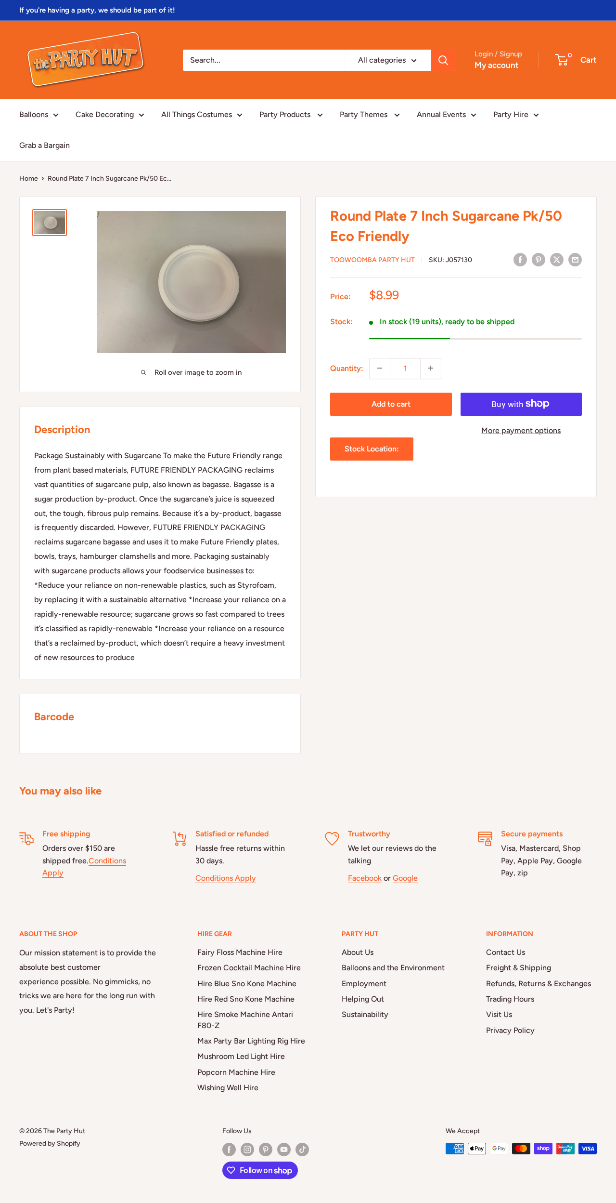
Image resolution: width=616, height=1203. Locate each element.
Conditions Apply (225, 878)
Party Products (285, 114)
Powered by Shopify (49, 1143)
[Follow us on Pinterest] (265, 1149)
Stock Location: (372, 448)
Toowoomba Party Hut (372, 260)
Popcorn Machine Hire (236, 1072)
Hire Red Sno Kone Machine (246, 999)
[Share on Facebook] (520, 259)
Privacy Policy (510, 1030)
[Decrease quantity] (380, 368)
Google (405, 878)
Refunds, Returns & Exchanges (538, 983)
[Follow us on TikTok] (302, 1149)
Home (28, 178)
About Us (357, 952)
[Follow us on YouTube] (284, 1149)
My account (497, 65)
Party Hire (510, 114)
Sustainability (365, 1014)
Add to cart (391, 403)
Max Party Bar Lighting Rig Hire (251, 1040)
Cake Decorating (105, 114)
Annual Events (441, 114)
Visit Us (499, 1014)
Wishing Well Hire (227, 1087)
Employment (364, 983)
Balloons (33, 114)
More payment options (521, 430)
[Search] (443, 60)
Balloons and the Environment (393, 967)
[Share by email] (575, 259)
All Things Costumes (196, 114)
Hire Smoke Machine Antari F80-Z (245, 1020)
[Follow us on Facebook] (229, 1149)
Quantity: (346, 367)
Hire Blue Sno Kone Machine (246, 983)
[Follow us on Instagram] (247, 1149)
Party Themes (364, 114)
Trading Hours (510, 999)
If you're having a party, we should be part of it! (97, 10)
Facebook (365, 878)
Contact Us (505, 952)
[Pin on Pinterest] (538, 259)
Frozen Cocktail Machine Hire (249, 967)
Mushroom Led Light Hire (241, 1056)
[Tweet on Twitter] (557, 259)
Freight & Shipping (518, 967)
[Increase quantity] (431, 368)
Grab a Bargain (44, 145)
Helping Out (363, 999)
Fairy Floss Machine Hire (239, 952)
